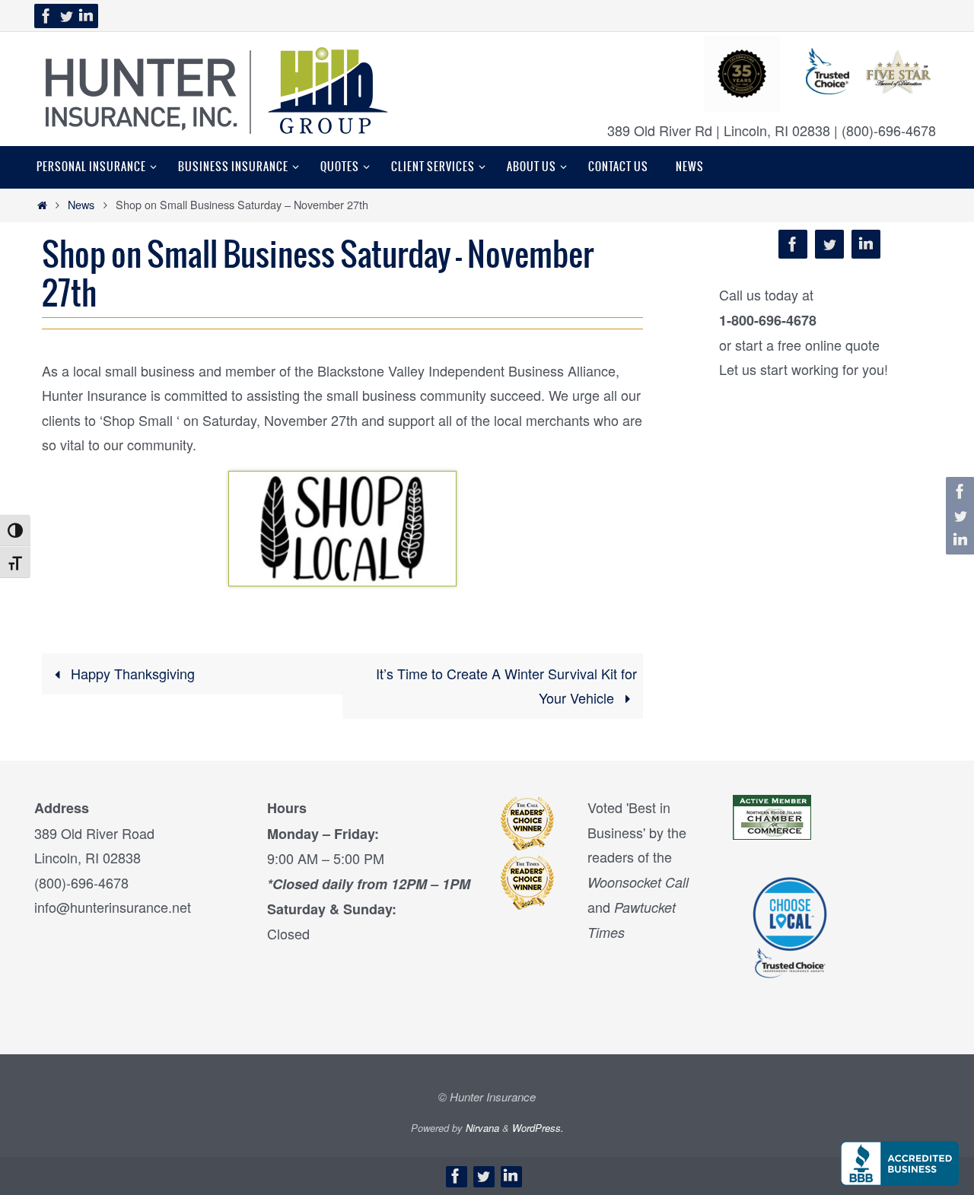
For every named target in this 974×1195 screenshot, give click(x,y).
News (81, 204)
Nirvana (482, 1127)
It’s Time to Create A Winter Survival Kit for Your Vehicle (506, 685)
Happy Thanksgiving (131, 673)
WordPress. (538, 1127)
